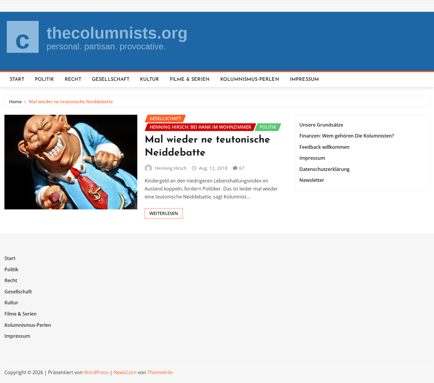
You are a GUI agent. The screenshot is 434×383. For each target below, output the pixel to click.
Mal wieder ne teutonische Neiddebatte (71, 101)
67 (241, 168)
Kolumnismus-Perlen (249, 79)
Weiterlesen (163, 213)
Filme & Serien (190, 79)
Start (17, 79)
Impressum (304, 79)
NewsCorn (125, 372)
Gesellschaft (110, 79)
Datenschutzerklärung (324, 169)
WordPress (96, 372)
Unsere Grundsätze (321, 125)
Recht (73, 79)
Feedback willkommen (324, 147)
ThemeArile (160, 372)
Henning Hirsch (171, 168)
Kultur (149, 79)
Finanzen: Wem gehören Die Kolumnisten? (346, 135)
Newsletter (311, 180)
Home (15, 101)
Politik (44, 79)
